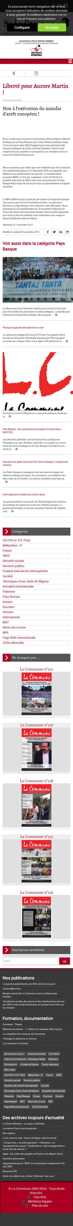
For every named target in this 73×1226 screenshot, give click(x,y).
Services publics (13, 566)
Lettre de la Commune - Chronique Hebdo (24, 1059)
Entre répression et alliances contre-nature (24, 494)
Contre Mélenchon (12, 988)
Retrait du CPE (10, 1171)
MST (6, 622)
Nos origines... (10, 1133)
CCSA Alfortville (13, 643)
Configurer (22, 27)
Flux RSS (40, 1197)
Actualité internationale (18, 586)
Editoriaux (53, 1059)
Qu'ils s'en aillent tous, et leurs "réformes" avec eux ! (28, 1176)
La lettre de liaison (29, 1064)
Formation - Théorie (12, 1024)
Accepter (52, 27)
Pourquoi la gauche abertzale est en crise (23, 327)
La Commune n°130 (36, 669)
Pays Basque (11, 597)
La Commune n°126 (36, 892)
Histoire (8, 612)
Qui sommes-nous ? (14, 1053)
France (7, 550)
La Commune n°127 (36, 836)
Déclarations (10, 1064)
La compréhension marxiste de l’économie (24, 1033)
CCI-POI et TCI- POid (16, 540)
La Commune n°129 (36, 725)
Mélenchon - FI (12, 545)
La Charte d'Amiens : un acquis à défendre (23, 1123)
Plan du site (40, 1205)
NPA (6, 632)
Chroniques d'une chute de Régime (26, 581)
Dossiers (9, 607)
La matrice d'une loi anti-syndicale (19, 1128)
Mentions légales (40, 1201)
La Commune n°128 (36, 781)
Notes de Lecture (14, 627)
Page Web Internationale (19, 638)
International (11, 617)
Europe (7, 602)
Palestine (9, 591)
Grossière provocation (14, 1158)
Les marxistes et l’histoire (15, 1043)
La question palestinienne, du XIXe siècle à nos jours (29, 983)
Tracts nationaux (50, 1064)
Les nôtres (54, 1053)
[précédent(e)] (14, 73)
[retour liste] (36, 73)
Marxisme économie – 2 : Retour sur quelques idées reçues (32, 1029)
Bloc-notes (9, 1069)
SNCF (6, 556)
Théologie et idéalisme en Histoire (20, 1038)
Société (8, 576)
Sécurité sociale (13, 561)
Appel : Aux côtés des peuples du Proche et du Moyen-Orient (33, 1153)
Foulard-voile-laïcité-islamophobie (25, 571)
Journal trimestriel (36, 1053)
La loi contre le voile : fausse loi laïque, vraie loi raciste (30, 1137)
